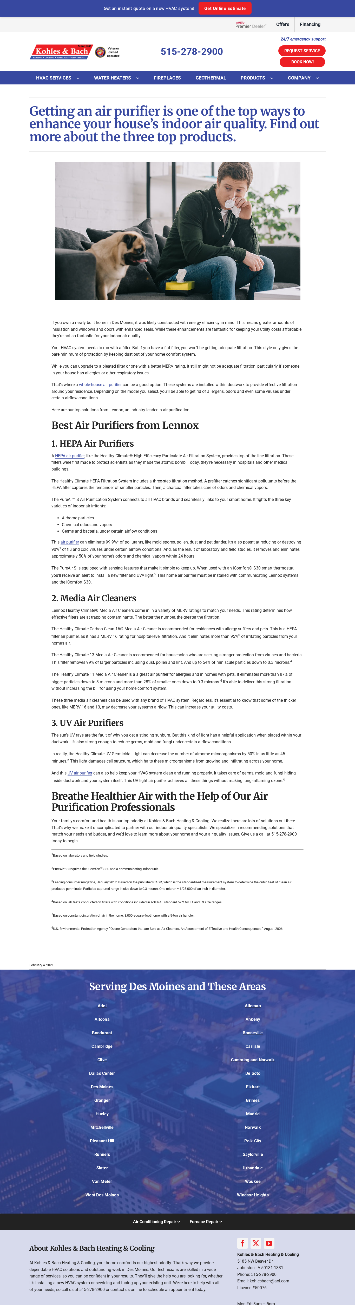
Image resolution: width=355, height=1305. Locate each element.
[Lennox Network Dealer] (253, 24)
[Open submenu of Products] (274, 77)
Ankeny (253, 1019)
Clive (102, 1059)
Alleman (253, 1005)
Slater (102, 1167)
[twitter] (256, 1243)
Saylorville (253, 1154)
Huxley (102, 1113)
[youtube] (269, 1243)
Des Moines (102, 1086)
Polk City (252, 1140)
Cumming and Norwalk (253, 1059)
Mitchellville (102, 1127)
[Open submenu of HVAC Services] (80, 77)
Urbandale (253, 1167)
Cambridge (102, 1046)
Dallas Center (102, 1073)
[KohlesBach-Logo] (74, 44)
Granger (102, 1100)
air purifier (70, 542)
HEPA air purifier (69, 455)
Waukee (253, 1181)
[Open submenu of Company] (320, 77)
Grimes (253, 1100)
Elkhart (253, 1086)
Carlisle (253, 1046)
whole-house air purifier (100, 384)
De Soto (252, 1073)
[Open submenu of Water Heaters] (140, 77)
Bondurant (102, 1032)
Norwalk (253, 1127)
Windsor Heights (253, 1195)
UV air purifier (80, 773)
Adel (102, 1005)
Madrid (253, 1113)
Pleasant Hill (102, 1140)
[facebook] (242, 1243)
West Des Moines (102, 1195)
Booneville (253, 1032)
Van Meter (102, 1181)
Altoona (102, 1019)
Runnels (102, 1154)
